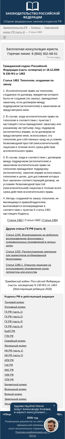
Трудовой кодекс (14, 302)
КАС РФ (9, 369)
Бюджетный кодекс (16, 384)
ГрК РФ (9, 364)
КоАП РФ (10, 331)
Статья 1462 (15, 220)
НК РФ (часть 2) (14, 355)
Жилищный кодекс (16, 345)
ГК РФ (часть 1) (14, 311)
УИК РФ (9, 374)
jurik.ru (57, 57)
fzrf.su (32, 435)
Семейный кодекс (15, 340)
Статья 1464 (50, 220)
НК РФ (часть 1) (14, 350)
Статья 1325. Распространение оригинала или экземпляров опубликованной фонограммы (31, 255)
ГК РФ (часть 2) (14, 316)
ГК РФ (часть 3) (14, 321)
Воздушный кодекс (16, 389)
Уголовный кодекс (15, 306)
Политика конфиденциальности (32, 432)
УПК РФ (9, 379)
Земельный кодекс (16, 399)
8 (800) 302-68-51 (45, 54)
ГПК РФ (9, 336)
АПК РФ (9, 360)
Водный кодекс (13, 394)
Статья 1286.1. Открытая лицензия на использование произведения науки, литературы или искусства (28, 268)
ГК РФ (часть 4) (14, 326)
